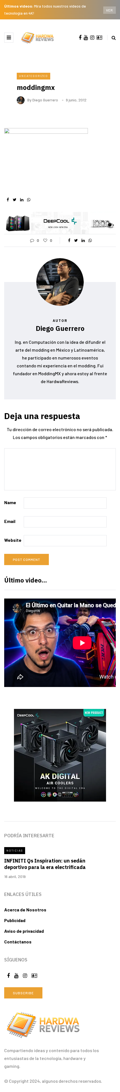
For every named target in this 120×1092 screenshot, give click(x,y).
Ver (109, 10)
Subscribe (23, 993)
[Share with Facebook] (7, 200)
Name (10, 502)
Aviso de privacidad (24, 931)
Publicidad (14, 920)
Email (9, 521)
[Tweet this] (14, 200)
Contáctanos (18, 941)
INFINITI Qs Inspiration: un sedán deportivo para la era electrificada (45, 863)
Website (12, 540)
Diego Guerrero (45, 99)
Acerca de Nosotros (25, 909)
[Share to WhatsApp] (28, 200)
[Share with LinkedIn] (21, 200)
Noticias (14, 850)
